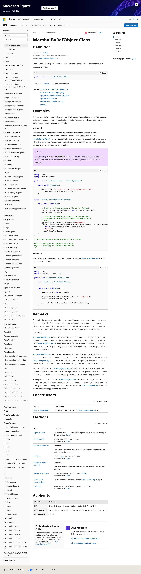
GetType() (37, 456)
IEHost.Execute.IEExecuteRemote (54, 89)
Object (46, 83)
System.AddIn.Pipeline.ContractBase (55, 95)
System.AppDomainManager (52, 101)
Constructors (119, 45)
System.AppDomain (48, 98)
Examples (118, 40)
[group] (70, 211)
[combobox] (15, 35)
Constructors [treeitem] (11, 49)
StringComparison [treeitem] (11, 312)
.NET (42, 33)
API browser (50, 33)
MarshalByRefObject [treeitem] (13, 45)
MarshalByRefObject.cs (47, 58)
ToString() (37, 486)
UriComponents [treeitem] (10, 482)
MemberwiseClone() (41, 473)
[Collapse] (27, 31)
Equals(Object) (39, 433)
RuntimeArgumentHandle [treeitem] (13, 256)
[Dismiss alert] (136, 4)
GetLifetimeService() (41, 446)
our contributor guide (47, 543)
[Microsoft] (4, 19)
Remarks (117, 43)
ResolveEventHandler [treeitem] (12, 252)
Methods (117, 48)
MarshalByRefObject (41, 139)
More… (43, 105)
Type (62, 456)
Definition (118, 37)
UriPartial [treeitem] (7, 510)
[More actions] (106, 33)
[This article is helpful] (132, 59)
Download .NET (131, 25)
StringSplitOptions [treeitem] (11, 320)
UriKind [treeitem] (7, 502)
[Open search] (130, 19)
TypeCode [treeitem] (8, 419)
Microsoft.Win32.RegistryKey (52, 92)
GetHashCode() (39, 439)
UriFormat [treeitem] (8, 490)
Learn (35, 33)
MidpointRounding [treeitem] (11, 98)
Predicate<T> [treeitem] (9, 215)
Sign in (135, 19)
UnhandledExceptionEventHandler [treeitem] (15, 468)
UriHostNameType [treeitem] (11, 498)
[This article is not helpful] (135, 59)
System (45, 53)
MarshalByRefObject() (42, 410)
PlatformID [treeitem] (8, 205)
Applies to (118, 51)
